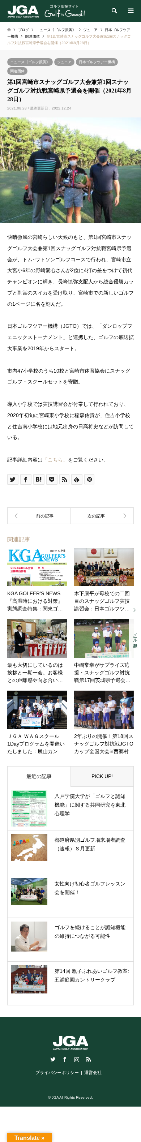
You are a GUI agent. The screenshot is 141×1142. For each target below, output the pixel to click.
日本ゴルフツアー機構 (97, 62)
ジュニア (64, 62)
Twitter (52, 1059)
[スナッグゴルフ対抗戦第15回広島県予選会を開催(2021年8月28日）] (38, 515)
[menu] (130, 11)
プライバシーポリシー (57, 1072)
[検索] (114, 11)
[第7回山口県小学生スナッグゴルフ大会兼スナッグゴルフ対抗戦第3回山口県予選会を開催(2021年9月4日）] (102, 515)
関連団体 (17, 71)
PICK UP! (102, 776)
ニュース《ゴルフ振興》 (30, 62)
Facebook (64, 1059)
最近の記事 (39, 776)
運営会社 (93, 1072)
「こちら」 (55, 460)
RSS (88, 1059)
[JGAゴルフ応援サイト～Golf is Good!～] (46, 10)
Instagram (76, 1059)
